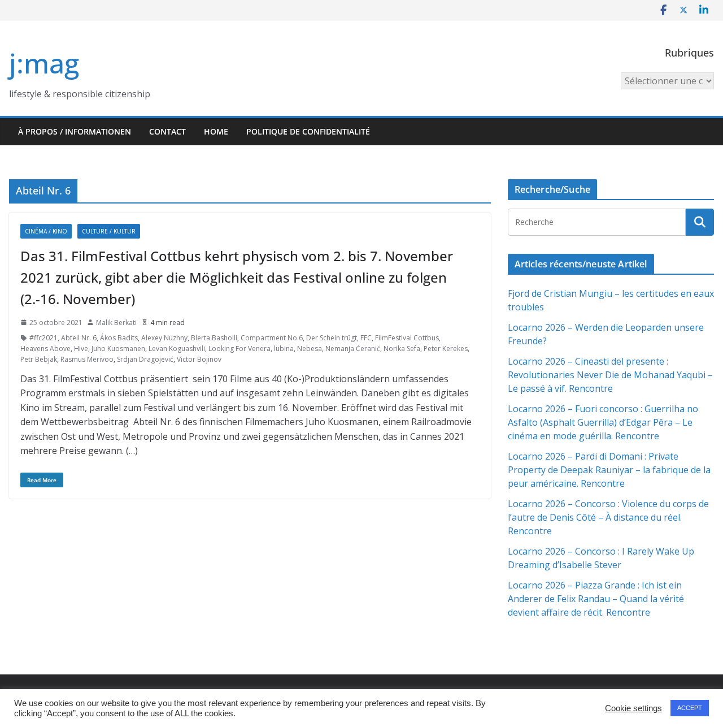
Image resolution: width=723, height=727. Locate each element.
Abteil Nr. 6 (79, 338)
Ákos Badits (119, 338)
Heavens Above (45, 348)
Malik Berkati (116, 322)
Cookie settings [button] (633, 708)
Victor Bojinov (199, 359)
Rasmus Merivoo (87, 359)
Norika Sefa (402, 348)
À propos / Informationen (74, 131)
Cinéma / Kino (46, 231)
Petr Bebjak (38, 359)
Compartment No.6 (272, 338)
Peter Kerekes (446, 348)
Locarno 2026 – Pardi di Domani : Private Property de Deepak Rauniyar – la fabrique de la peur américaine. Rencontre (609, 470)
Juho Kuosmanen (118, 348)
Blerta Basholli (214, 338)
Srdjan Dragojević (145, 359)
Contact (167, 131)
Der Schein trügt (331, 338)
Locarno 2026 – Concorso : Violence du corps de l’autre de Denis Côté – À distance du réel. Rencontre (608, 517)
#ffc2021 (43, 338)
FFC (366, 338)
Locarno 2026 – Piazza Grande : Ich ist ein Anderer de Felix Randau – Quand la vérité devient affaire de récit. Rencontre (596, 598)
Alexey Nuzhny (164, 338)
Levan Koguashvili (177, 348)
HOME (216, 131)
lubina (284, 348)
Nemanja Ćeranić (352, 348)
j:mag (44, 63)
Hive (81, 348)
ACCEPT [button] (689, 707)
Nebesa (309, 348)
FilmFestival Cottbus (407, 338)
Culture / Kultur (109, 231)
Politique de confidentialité (308, 131)
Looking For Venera (239, 348)
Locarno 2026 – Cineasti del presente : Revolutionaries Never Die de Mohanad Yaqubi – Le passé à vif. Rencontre (610, 375)
